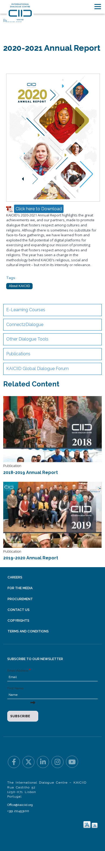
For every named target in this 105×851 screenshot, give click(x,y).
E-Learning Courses (25, 309)
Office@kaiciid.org (20, 805)
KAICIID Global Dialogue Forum (37, 368)
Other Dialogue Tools (27, 339)
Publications (18, 353)
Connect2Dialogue (24, 324)
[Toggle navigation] (97, 6)
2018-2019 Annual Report (30, 472)
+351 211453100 (18, 811)
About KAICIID (19, 286)
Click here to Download (39, 208)
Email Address (17, 670)
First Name (15, 688)
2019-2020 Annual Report (30, 557)
